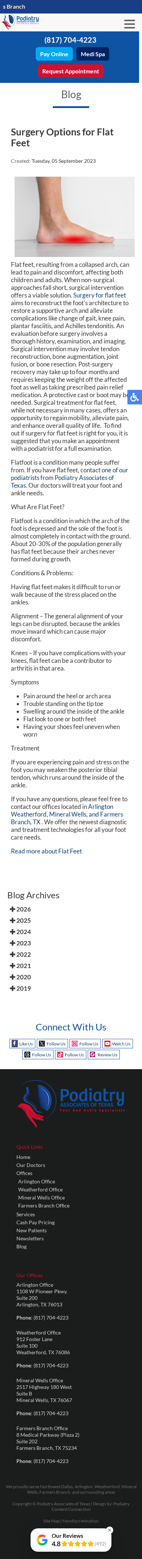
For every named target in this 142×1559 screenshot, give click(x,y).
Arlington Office (36, 1181)
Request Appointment (70, 71)
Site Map (51, 1521)
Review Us (107, 1054)
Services (25, 1214)
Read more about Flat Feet (46, 851)
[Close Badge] (109, 1530)
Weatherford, (29, 814)
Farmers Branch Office (44, 1205)
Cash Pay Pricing (35, 1222)
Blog (21, 1246)
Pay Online (54, 53)
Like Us (26, 1044)
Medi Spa (93, 53)
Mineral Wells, (68, 814)
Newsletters (30, 1238)
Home (23, 1157)
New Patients (31, 1230)
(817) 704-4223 (70, 39)
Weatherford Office (40, 1189)
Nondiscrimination (81, 1521)
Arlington (100, 806)
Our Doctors (30, 1165)
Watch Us (121, 1044)
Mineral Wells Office (41, 1197)
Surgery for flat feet (99, 295)
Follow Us (56, 1044)
